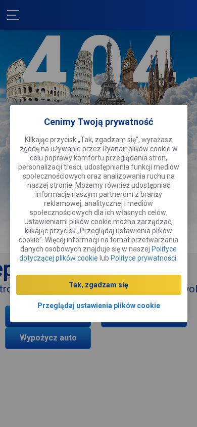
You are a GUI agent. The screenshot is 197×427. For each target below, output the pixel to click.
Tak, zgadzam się (98, 285)
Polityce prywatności (143, 258)
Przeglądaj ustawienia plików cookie (98, 306)
